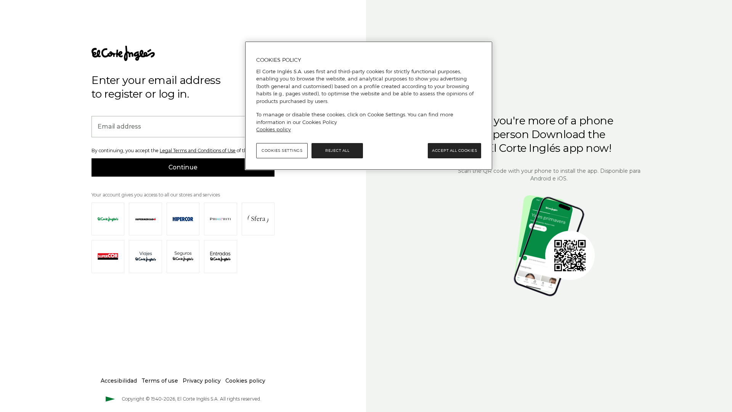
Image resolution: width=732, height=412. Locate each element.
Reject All (337, 150)
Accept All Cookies (454, 150)
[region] (369, 105)
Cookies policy (273, 129)
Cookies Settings (282, 150)
